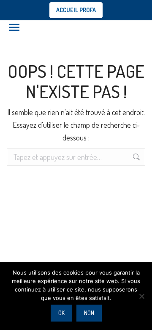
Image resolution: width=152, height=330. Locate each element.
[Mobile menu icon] (14, 27)
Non (89, 312)
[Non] (141, 296)
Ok (61, 312)
